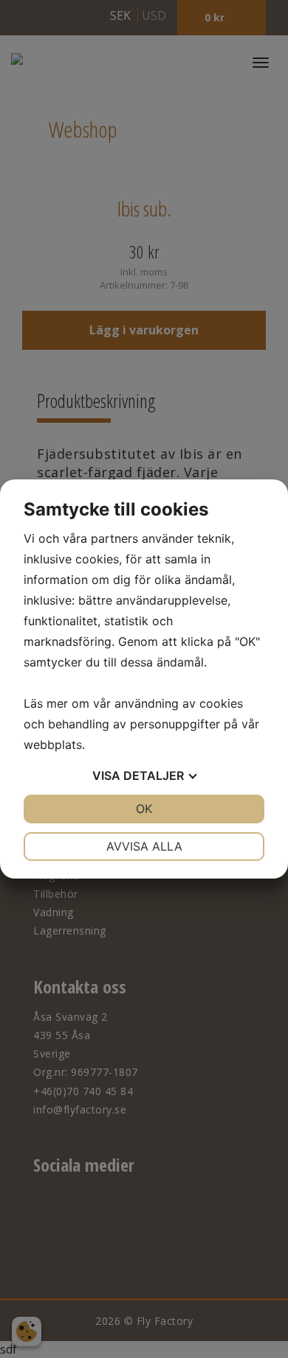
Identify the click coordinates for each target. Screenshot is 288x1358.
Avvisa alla (144, 846)
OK (144, 808)
